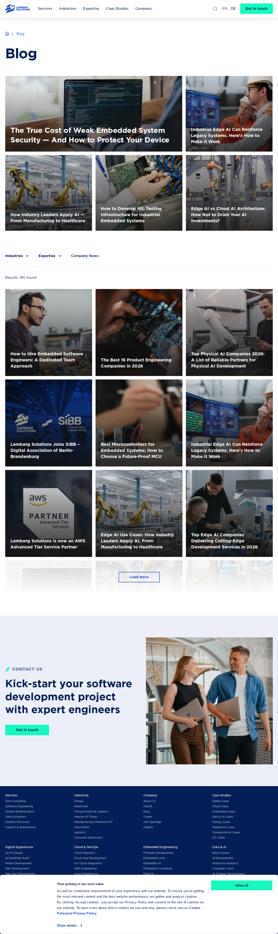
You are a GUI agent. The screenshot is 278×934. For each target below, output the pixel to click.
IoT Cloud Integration (88, 863)
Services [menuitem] (45, 9)
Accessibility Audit (17, 858)
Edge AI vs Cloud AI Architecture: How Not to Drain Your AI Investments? (225, 160)
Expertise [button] (46, 256)
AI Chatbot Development (228, 873)
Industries (81, 795)
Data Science (220, 852)
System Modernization (19, 811)
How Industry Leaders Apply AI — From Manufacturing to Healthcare (39, 160)
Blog (146, 811)
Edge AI (148, 873)
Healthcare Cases (223, 827)
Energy (78, 801)
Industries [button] (14, 256)
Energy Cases (221, 822)
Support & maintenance (20, 827)
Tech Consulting (15, 801)
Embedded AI (152, 863)
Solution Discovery (17, 822)
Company (150, 795)
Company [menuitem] (143, 9)
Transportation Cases (226, 832)
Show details (67, 925)
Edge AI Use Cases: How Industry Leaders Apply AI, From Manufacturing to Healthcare (137, 475)
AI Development (222, 858)
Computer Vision (223, 868)
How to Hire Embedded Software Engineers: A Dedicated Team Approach (45, 294)
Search (215, 8)
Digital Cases (220, 801)
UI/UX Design (14, 852)
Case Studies (221, 795)
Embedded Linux (154, 858)
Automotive (81, 827)
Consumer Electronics (88, 837)
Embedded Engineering (160, 847)
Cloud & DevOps (86, 847)
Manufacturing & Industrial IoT (93, 822)
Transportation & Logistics (91, 811)
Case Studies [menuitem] (117, 9)
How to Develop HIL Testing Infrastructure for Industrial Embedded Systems (134, 160)
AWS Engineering (85, 868)
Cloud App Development (90, 858)
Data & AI (219, 847)
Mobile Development (18, 863)
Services (11, 795)
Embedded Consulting (157, 868)
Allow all (241, 885)
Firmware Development (158, 852)
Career (147, 816)
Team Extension (15, 816)
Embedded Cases (223, 811)
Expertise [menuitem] (91, 9)
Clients (147, 806)
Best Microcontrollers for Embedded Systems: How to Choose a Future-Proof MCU (139, 384)
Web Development (17, 868)
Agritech (79, 832)
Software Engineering (19, 806)
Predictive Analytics (225, 863)
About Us (149, 801)
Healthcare (81, 806)
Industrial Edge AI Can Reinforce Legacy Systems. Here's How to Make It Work (228, 81)
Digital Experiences (19, 847)
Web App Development (20, 873)
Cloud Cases (220, 806)
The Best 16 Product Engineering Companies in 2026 (136, 294)
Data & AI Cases (222, 816)
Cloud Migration (84, 852)
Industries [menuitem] (67, 9)
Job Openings (152, 822)
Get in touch (256, 9)
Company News (85, 256)
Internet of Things (85, 816)
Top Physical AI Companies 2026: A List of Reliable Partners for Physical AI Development (225, 294)
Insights (148, 827)
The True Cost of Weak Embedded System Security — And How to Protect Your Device (79, 78)
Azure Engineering (86, 873)
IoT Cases (218, 837)
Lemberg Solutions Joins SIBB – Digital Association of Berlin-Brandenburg (38, 384)
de (233, 9)
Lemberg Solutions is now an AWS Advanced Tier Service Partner (48, 475)
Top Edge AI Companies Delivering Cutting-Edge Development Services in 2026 (228, 475)
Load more (139, 577)
